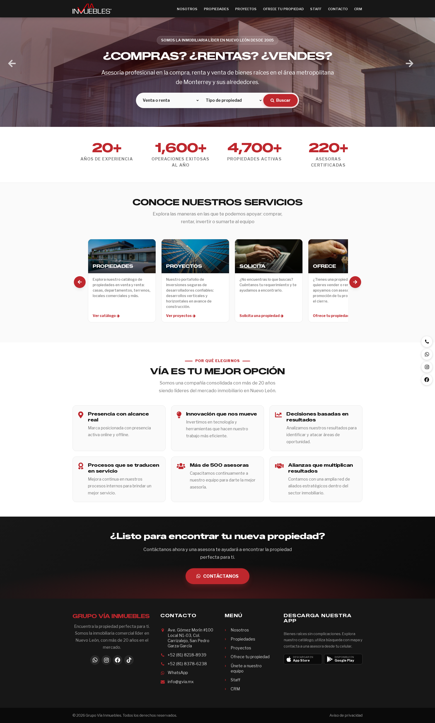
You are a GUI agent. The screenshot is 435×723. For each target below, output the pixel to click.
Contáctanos (221, 576)
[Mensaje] (426, 354)
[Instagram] (106, 660)
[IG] (426, 367)
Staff (315, 9)
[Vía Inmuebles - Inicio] (91, 8)
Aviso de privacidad (345, 715)
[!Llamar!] (426, 341)
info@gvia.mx (181, 681)
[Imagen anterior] (12, 64)
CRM (358, 9)
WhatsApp (178, 672)
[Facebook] (117, 660)
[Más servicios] (355, 282)
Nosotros (187, 9)
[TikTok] (129, 660)
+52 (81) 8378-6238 (187, 663)
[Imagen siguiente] (409, 64)
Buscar (283, 100)
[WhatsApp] (95, 660)
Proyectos (246, 9)
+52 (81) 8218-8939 (187, 655)
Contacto (338, 9)
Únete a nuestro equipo (246, 668)
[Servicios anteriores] (80, 282)
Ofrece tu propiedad (283, 9)
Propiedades (216, 9)
